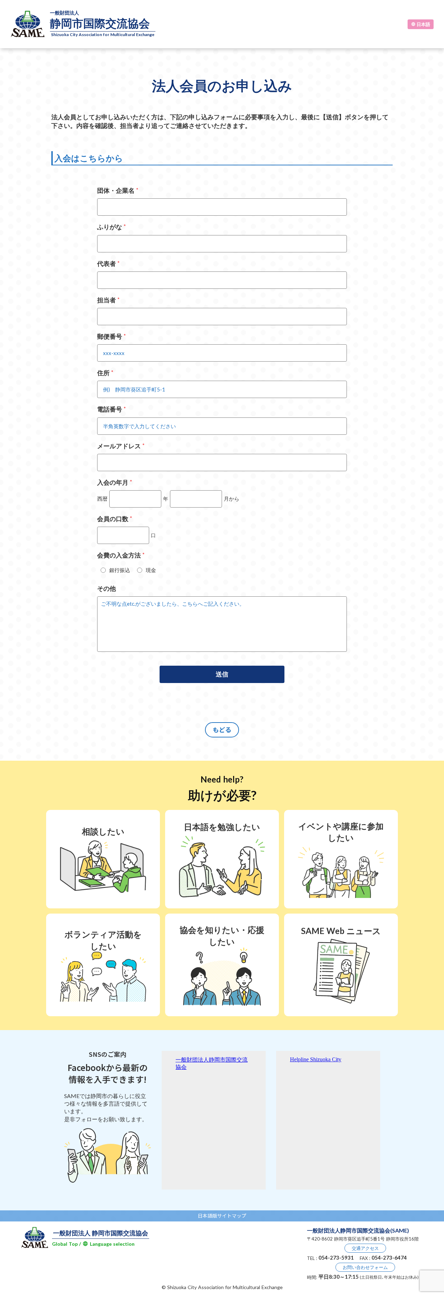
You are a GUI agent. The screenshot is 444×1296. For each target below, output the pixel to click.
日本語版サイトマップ (222, 1215)
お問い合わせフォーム (365, 1267)
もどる (222, 729)
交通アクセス (365, 1248)
